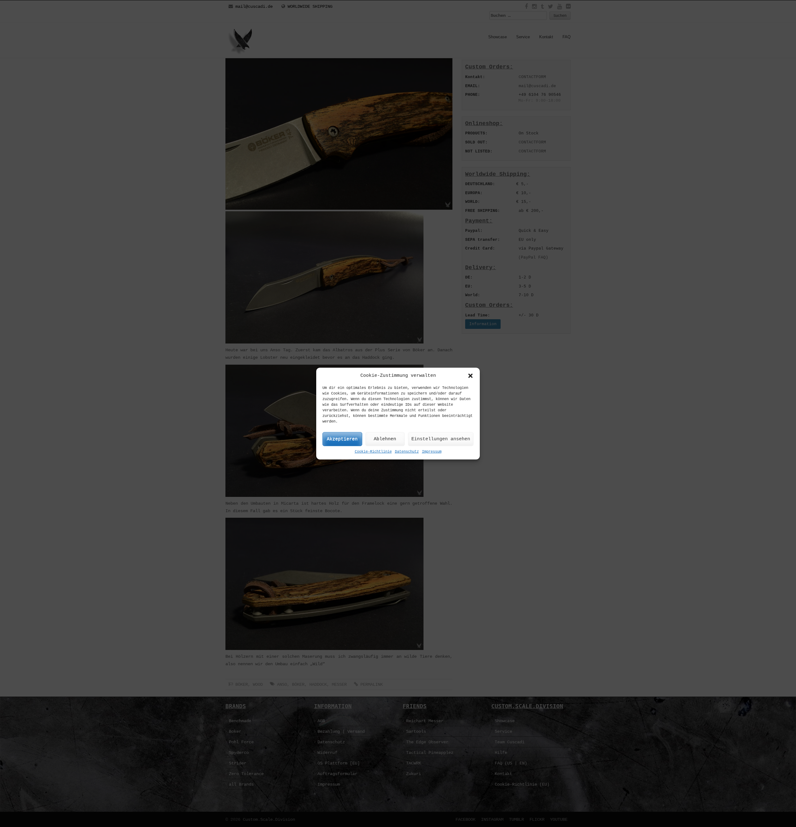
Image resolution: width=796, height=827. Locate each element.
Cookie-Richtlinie (373, 452)
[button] (470, 375)
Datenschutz (407, 452)
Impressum (432, 452)
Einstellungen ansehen (440, 439)
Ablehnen (385, 439)
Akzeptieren (342, 439)
